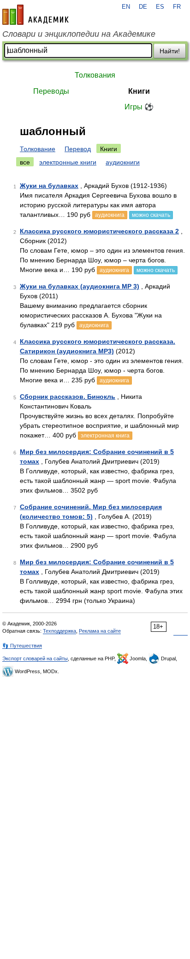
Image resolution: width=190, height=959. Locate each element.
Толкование (37, 149)
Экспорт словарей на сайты (35, 658)
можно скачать (151, 215)
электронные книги (67, 162)
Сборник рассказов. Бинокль (67, 396)
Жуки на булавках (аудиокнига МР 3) (79, 286)
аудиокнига (110, 215)
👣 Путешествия (22, 645)
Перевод (78, 149)
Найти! (170, 51)
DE (143, 7)
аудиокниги (123, 162)
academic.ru (35, 15)
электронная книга (105, 435)
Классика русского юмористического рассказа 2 (99, 231)
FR (177, 7)
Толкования (95, 75)
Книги (139, 91)
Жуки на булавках (49, 185)
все (25, 162)
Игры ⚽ (139, 107)
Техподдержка (59, 631)
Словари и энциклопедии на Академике (78, 34)
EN (126, 7)
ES (160, 7)
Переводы (51, 91)
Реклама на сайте (100, 631)
